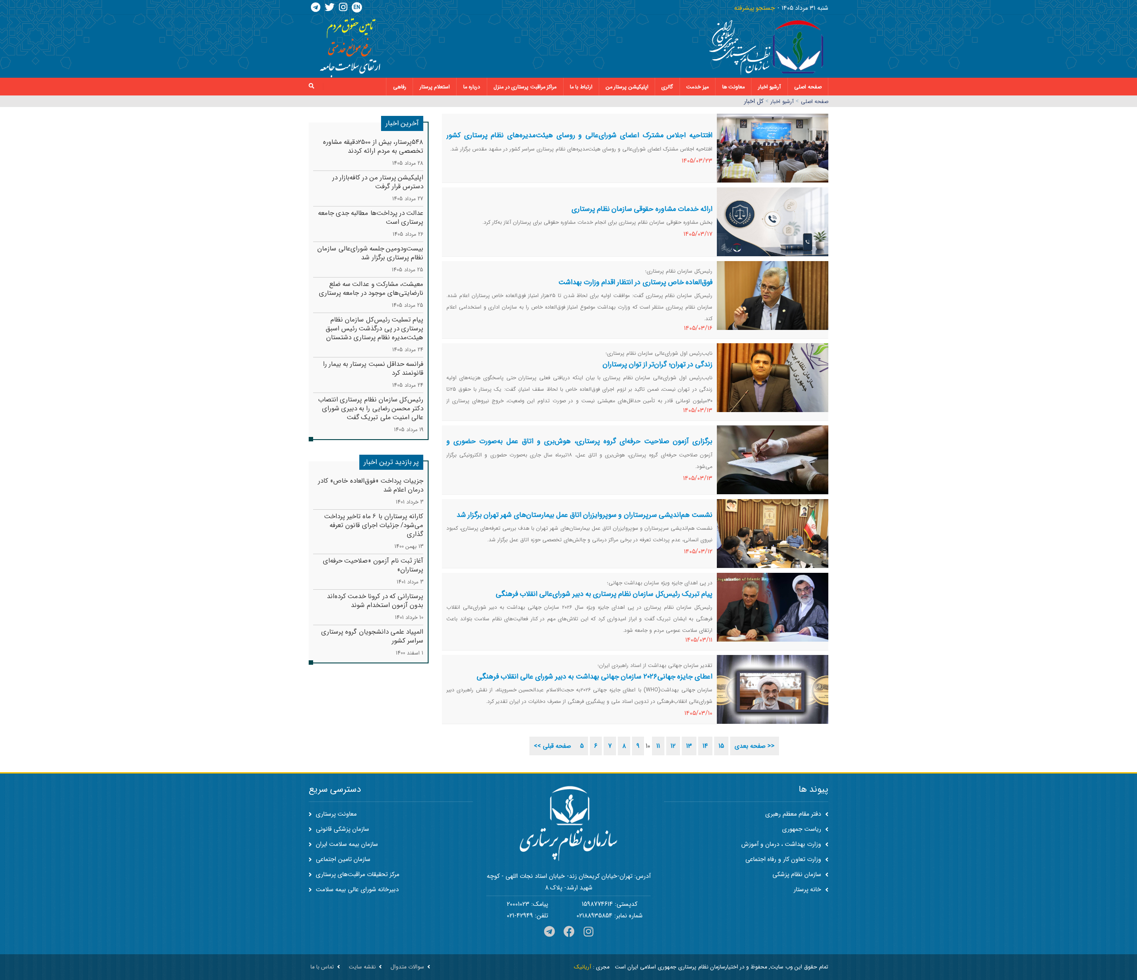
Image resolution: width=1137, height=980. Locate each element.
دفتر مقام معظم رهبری (794, 814)
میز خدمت (697, 87)
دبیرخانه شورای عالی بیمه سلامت (356, 889)
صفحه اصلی (808, 87)
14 (705, 746)
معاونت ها (733, 87)
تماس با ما (322, 967)
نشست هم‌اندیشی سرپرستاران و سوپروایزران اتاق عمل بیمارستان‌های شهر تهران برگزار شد (584, 514)
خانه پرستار (808, 889)
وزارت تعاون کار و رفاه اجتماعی (784, 859)
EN (357, 7)
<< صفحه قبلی (552, 746)
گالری (667, 87)
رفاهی (399, 87)
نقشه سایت (362, 967)
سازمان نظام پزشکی (797, 874)
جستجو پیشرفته (754, 8)
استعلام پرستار (435, 87)
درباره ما (472, 87)
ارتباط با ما (581, 87)
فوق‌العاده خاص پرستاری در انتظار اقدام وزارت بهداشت (635, 282)
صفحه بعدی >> (755, 746)
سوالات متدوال (407, 967)
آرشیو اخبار (769, 87)
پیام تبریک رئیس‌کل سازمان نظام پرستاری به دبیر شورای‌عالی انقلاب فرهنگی (604, 593)
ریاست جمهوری (802, 829)
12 (673, 746)
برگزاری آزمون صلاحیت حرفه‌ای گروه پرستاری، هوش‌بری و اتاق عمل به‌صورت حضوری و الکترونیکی (579, 446)
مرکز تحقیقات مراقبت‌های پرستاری (356, 874)
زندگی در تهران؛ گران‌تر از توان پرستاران (657, 364)
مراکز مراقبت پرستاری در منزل (525, 87)
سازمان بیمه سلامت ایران (346, 844)
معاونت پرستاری (335, 814)
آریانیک (582, 967)
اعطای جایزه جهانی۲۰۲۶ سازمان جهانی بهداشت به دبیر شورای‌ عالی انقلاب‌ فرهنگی (594, 676)
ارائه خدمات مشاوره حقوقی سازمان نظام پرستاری (642, 208)
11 (658, 746)
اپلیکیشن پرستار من (627, 87)
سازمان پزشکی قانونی (341, 829)
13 (689, 746)
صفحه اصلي (814, 101)
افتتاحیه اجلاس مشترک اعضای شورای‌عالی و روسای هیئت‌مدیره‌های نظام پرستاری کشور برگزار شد (579, 140)
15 (721, 746)
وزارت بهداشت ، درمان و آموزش (782, 844)
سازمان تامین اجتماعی (342, 859)
